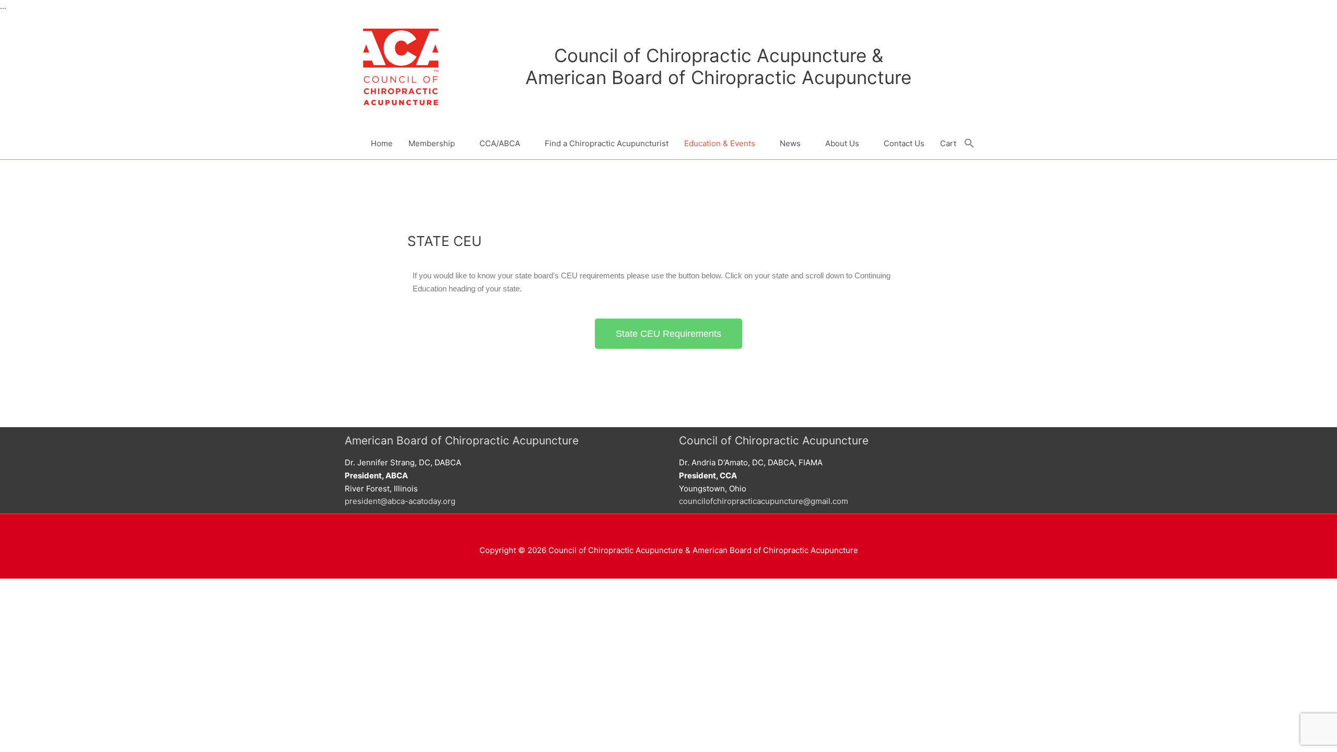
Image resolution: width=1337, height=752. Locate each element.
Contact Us (904, 143)
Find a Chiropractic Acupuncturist (606, 143)
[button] (969, 143)
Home (382, 143)
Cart (948, 143)
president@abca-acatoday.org (400, 501)
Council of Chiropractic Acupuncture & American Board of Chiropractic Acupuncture (718, 66)
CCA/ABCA (499, 143)
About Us (842, 143)
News (790, 143)
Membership (431, 143)
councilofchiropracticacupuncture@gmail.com (763, 501)
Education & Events (719, 143)
